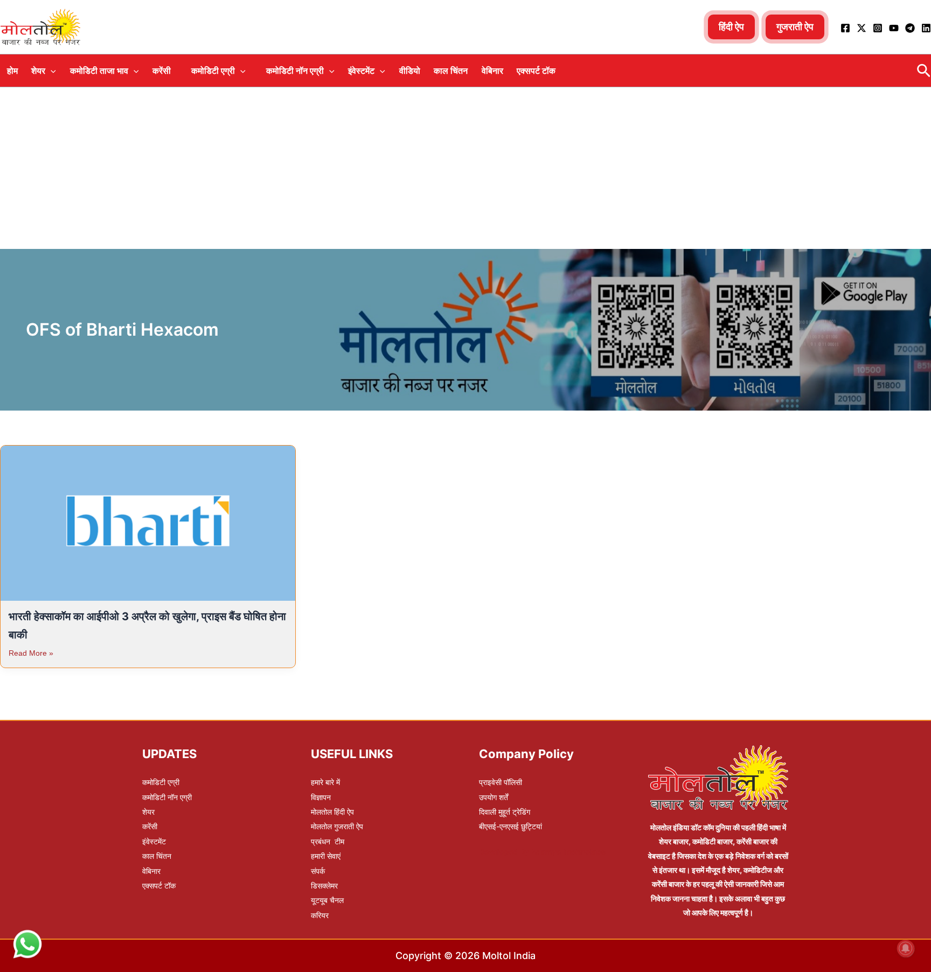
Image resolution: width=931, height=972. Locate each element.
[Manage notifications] (905, 948)
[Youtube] (894, 28)
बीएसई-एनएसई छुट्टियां (510, 826)
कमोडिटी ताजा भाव (99, 70)
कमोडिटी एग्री (213, 70)
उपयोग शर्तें (493, 797)
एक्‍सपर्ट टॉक (536, 70)
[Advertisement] (465, 168)
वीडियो (409, 70)
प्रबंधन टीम (327, 841)
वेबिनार (492, 70)
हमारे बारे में (325, 782)
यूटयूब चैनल (327, 900)
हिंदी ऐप (731, 26)
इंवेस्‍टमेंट (361, 70)
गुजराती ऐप (795, 26)
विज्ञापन (321, 797)
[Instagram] (878, 28)
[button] (50, 70)
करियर (320, 915)
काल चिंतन (451, 70)
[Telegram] (910, 28)
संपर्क (318, 871)
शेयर (38, 70)
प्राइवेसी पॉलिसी (500, 782)
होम (12, 70)
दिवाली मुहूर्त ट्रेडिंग (504, 811)
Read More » (31, 653)
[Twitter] (861, 28)
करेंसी (161, 70)
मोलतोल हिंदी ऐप (332, 811)
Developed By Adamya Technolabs (542, 851)
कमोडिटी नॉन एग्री (295, 70)
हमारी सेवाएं (326, 855)
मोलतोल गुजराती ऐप (337, 826)
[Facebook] (845, 28)
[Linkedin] (926, 28)
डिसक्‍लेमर (324, 885)
